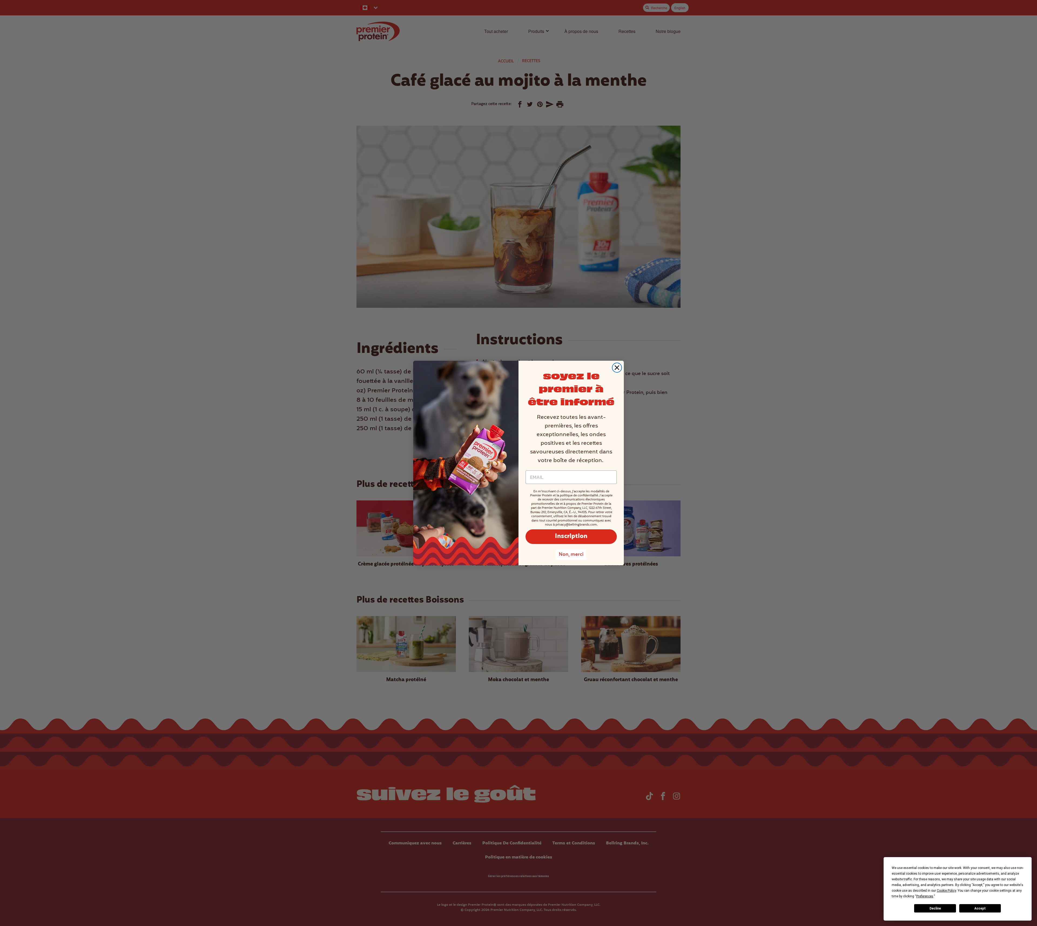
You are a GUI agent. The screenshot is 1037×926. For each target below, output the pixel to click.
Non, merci (571, 554)
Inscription (571, 536)
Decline (935, 908)
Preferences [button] (924, 896)
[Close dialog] (617, 367)
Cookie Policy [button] (946, 890)
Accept (980, 908)
